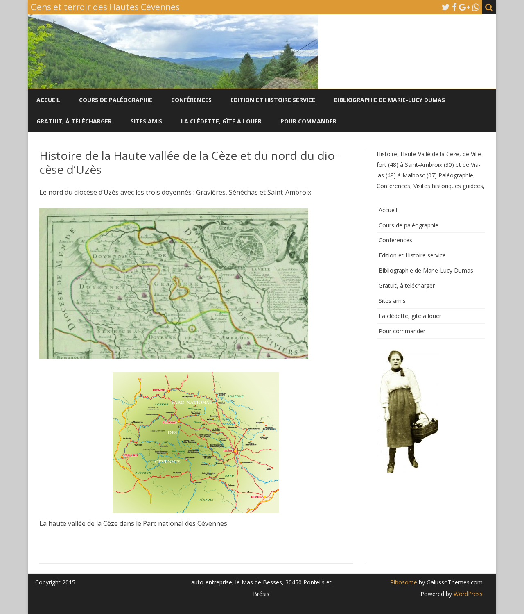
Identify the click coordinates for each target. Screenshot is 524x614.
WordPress (467, 594)
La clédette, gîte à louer (221, 121)
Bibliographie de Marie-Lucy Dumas (389, 100)
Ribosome (403, 582)
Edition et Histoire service (272, 100)
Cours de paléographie (115, 100)
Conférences (191, 100)
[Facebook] (454, 7)
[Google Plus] (464, 7)
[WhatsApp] (475, 7)
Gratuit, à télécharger (74, 121)
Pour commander (308, 121)
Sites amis (146, 121)
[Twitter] (446, 7)
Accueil (48, 100)
